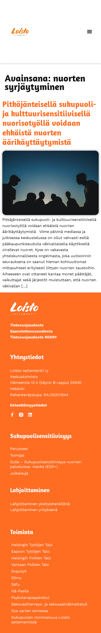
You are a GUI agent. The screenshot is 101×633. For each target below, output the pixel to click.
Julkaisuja (19, 473)
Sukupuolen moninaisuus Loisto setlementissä (40, 619)
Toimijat (17, 455)
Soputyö (19, 571)
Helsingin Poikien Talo (31, 558)
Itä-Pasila (20, 591)
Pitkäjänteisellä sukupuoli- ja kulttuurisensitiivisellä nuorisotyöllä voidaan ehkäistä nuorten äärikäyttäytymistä (49, 123)
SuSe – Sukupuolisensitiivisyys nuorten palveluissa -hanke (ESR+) (46, 464)
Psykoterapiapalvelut (30, 597)
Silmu (16, 578)
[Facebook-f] (12, 415)
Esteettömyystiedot (28, 405)
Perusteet (19, 448)
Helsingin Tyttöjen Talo (32, 545)
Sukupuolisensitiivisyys (41, 436)
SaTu (15, 584)
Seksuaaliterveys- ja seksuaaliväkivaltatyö (49, 604)
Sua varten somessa (29, 611)
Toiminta (21, 532)
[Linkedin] (30, 415)
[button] (89, 32)
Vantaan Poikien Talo (30, 564)
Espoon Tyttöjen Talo (30, 551)
